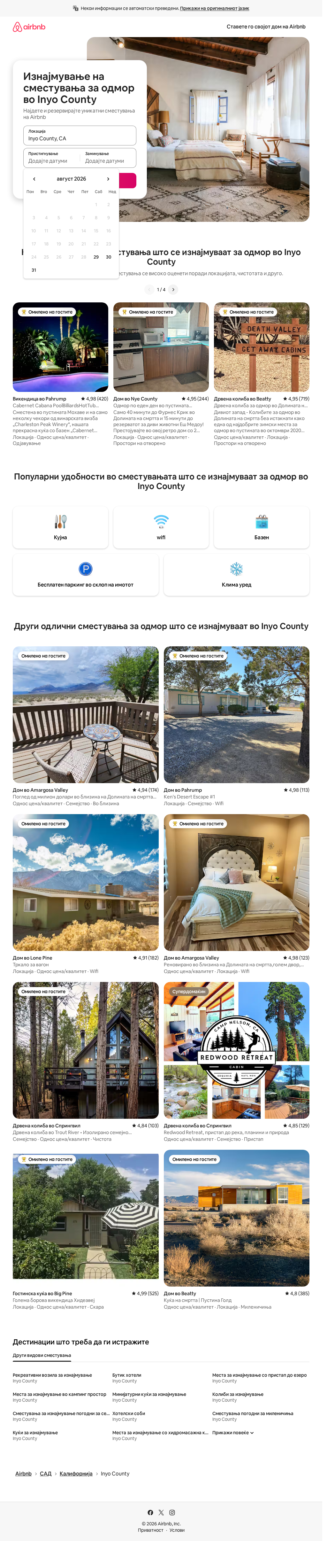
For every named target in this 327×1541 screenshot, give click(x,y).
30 (108, 257)
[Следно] (173, 289)
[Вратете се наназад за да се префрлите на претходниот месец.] (34, 179)
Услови (177, 1530)
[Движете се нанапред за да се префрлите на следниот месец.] (108, 179)
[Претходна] (149, 289)
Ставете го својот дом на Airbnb (266, 26)
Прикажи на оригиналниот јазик (214, 8)
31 (34, 270)
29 (96, 257)
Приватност (151, 1530)
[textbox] (51, 161)
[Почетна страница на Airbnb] (29, 27)
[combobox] (79, 138)
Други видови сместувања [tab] (42, 1355)
